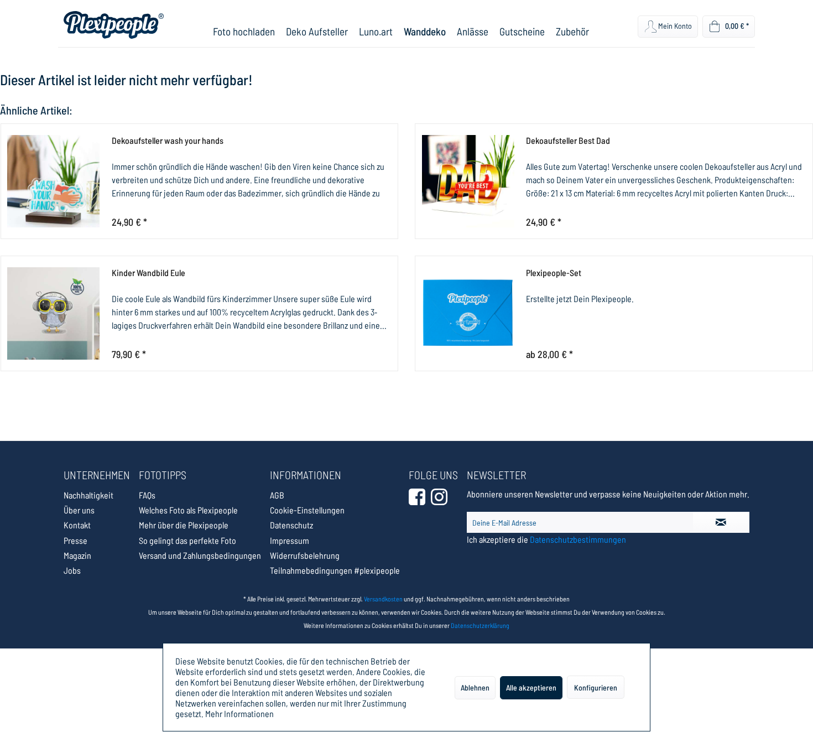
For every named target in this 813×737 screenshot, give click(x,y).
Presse (75, 540)
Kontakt (77, 525)
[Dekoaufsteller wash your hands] (54, 181)
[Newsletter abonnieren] (721, 522)
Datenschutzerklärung (480, 625)
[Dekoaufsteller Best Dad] (468, 181)
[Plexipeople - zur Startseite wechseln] (114, 25)
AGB (277, 495)
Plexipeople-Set (553, 272)
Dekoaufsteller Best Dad (568, 140)
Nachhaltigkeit (88, 495)
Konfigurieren (595, 687)
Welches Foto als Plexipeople (188, 510)
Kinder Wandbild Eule (148, 272)
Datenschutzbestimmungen (578, 539)
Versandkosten (383, 599)
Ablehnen (475, 687)
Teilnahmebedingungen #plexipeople (335, 570)
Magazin (77, 555)
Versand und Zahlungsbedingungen (200, 555)
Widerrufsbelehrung (305, 555)
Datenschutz (291, 525)
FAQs (147, 495)
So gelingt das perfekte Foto (187, 540)
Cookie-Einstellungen (307, 510)
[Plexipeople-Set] (468, 313)
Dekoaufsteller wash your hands (167, 140)
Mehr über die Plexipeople (183, 525)
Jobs (72, 570)
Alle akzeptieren (531, 687)
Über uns (79, 510)
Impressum (289, 540)
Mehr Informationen (239, 713)
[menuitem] (243, 31)
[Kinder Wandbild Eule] (54, 313)
